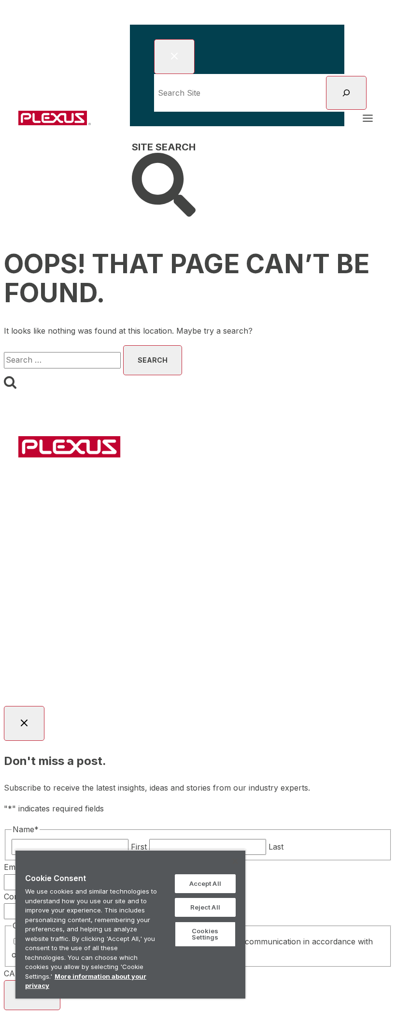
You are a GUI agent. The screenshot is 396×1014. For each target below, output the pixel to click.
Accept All (205, 883)
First (139, 847)
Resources (271, 483)
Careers (337, 483)
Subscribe (198, 506)
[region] (130, 924)
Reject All (205, 907)
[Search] (346, 93)
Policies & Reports (258, 657)
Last (276, 847)
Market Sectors (139, 483)
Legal (208, 657)
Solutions (61, 483)
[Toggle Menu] (368, 118)
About (210, 483)
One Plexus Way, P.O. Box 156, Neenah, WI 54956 (188, 629)
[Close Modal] (174, 56)
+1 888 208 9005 (319, 629)
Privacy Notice (325, 657)
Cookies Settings (205, 934)
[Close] (235, 861)
